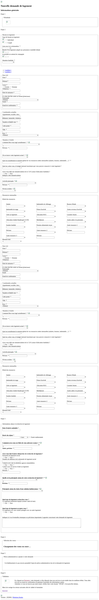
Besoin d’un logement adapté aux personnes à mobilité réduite (21, 50)
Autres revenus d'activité (74, 209)
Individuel (11, 40)
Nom (3, 77)
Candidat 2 (8, 72)
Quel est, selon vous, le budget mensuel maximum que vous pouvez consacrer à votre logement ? (31, 166)
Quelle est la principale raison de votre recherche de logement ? (23, 478)
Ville (3, 129)
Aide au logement (11, 214)
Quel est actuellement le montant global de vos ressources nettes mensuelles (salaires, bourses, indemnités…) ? (35, 160)
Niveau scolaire (7, 189)
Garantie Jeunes (72, 214)
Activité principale (8, 181)
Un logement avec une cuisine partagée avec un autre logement (21, 510)
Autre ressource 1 (72, 225)
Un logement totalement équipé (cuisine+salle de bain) (18, 501)
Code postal (6, 126)
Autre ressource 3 (11, 235)
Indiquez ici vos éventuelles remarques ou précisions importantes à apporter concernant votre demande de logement (37, 517)
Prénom (4, 81)
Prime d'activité (41, 209)
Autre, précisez (7, 448)
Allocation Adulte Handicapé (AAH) (17, 220)
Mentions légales (18, 597)
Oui (6, 173)
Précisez (4, 148)
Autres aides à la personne (75, 220)
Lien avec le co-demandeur (10, 46)
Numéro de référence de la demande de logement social (19, 459)
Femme (7, 87)
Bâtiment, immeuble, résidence (11, 118)
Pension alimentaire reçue (44, 225)
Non (11, 173)
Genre (4, 85)
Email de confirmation (9, 105)
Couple (10, 43)
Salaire (8, 204)
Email (4, 101)
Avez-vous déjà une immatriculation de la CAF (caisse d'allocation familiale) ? (26, 172)
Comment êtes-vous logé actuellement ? (14, 142)
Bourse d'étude (71, 204)
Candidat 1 (8, 70)
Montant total (6, 239)
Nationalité (5, 98)
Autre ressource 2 (42, 230)
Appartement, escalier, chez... (11, 114)
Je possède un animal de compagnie (13, 54)
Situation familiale (7, 60)
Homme (14, 87)
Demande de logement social (11, 455)
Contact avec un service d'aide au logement (15, 467)
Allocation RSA (41, 214)
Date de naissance (7, 92)
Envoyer (5, 591)
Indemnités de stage (12, 209)
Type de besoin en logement (10, 37)
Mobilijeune (40, 220)
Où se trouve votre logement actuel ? (13, 155)
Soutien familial (11, 225)
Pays (3, 133)
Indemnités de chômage (44, 204)
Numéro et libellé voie (9, 122)
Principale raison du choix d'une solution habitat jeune (20, 489)
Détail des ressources (8, 199)
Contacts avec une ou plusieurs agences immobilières (18, 463)
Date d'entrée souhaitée (10, 428)
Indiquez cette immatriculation (11, 175)
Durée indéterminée (37, 437)
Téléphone (5, 89)
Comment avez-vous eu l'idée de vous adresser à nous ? (20, 443)
